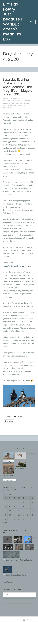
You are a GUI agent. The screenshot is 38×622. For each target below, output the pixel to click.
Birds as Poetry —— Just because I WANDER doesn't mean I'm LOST (13, 21)
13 (10, 511)
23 (23, 515)
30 (23, 519)
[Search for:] (19, 594)
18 (33, 511)
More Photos (19, 468)
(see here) (7, 123)
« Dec (5, 523)
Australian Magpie (12, 101)
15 (19, 511)
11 (33, 506)
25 (33, 515)
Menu (32, 22)
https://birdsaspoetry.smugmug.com (17, 266)
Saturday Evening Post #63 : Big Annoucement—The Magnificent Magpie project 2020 (17, 87)
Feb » (9, 523)
